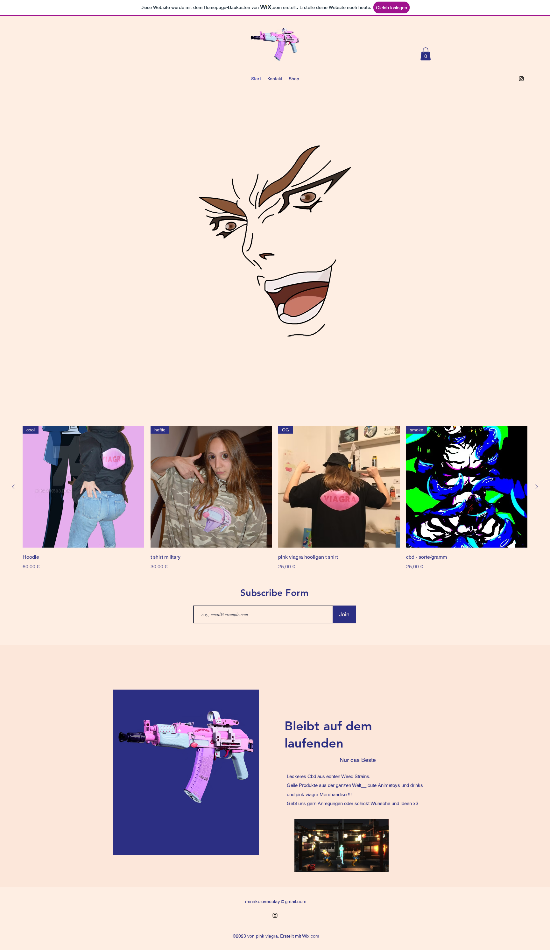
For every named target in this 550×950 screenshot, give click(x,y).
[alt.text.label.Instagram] (521, 78)
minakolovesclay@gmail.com (276, 901)
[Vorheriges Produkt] (13, 487)
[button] (425, 53)
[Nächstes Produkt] (536, 487)
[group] (275, 498)
